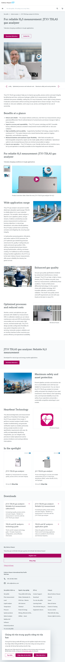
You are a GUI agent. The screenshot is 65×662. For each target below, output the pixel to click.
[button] (12, 36)
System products (8, 613)
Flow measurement (9, 597)
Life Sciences (21, 603)
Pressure (6, 610)
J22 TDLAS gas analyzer (44, 471)
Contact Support (37, 594)
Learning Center (37, 603)
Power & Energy (22, 610)
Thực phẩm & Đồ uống (24, 594)
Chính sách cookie (27, 651)
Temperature (7, 606)
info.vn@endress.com (13, 583)
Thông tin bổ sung (8, 565)
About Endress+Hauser (54, 594)
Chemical (20, 606)
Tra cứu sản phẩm (8, 628)
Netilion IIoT (7, 619)
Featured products (9, 625)
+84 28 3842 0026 (12, 579)
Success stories (52, 610)
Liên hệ (50, 597)
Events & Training (52, 606)
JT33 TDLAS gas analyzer (15, 471)
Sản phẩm (6, 14)
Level (5, 600)
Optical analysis (15, 14)
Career (49, 600)
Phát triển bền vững (53, 613)
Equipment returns (38, 610)
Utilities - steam (22, 616)
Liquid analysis (8, 603)
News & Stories (52, 603)
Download (36, 597)
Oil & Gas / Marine (23, 600)
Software (6, 622)
